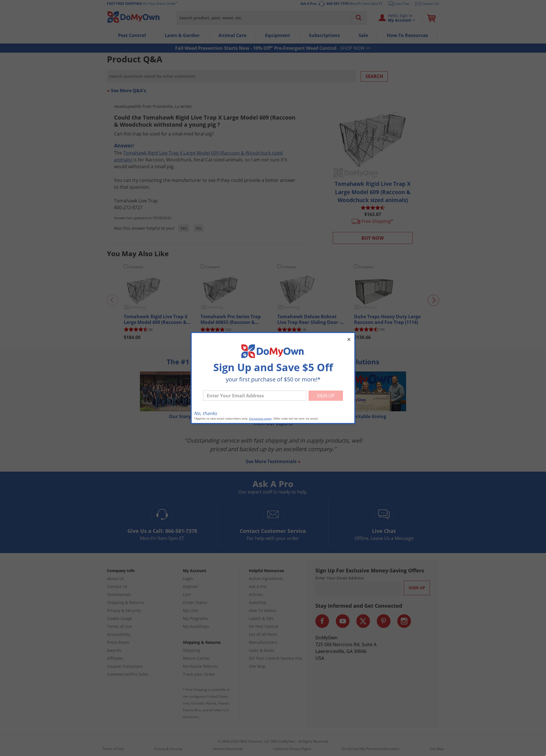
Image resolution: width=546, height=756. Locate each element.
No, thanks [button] (205, 413)
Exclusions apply (260, 418)
